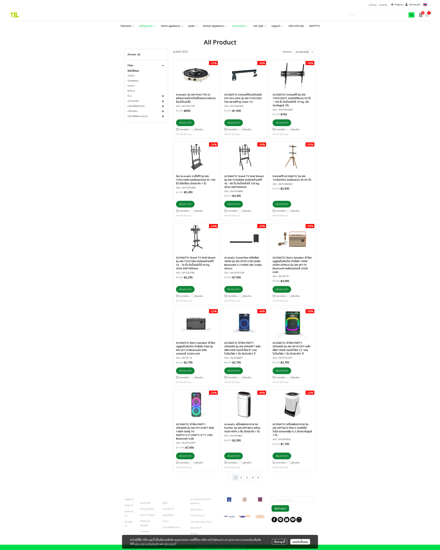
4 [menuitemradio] (252, 477)
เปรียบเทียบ (198, 129)
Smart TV (129, 505)
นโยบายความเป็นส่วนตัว (147, 543)
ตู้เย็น (165, 503)
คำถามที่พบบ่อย (197, 515)
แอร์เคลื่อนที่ (168, 509)
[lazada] (293, 519)
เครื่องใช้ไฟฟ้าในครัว (171, 527)
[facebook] (274, 519)
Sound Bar (145, 503)
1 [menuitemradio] (235, 477)
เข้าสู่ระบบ (399, 4)
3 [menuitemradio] (247, 477)
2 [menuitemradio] (241, 477)
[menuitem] (258, 477)
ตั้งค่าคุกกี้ (279, 541)
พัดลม (165, 521)
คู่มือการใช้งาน (196, 509)
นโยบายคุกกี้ (170, 543)
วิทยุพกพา (144, 531)
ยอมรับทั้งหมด (300, 541)
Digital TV (129, 499)
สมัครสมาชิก (414, 4)
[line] (280, 519)
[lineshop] (299, 519)
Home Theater (147, 515)
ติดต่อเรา (194, 534)
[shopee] (286, 519)
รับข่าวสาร (280, 508)
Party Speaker (147, 509)
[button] (425, 5)
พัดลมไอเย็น (168, 515)
